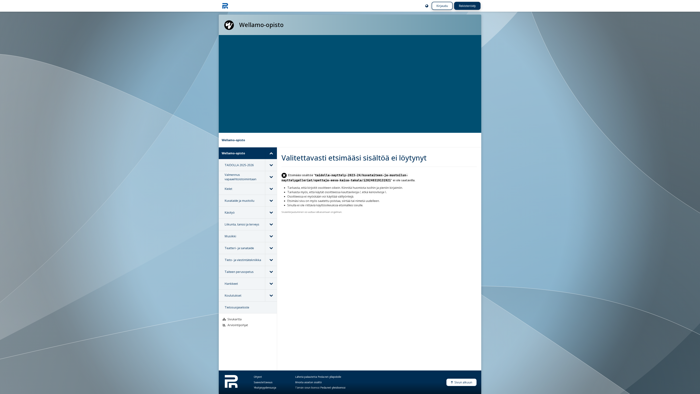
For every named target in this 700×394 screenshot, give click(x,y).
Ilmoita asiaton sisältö (308, 382)
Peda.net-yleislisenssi (332, 387)
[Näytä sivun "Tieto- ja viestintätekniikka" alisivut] (271, 260)
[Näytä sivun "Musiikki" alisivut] (271, 236)
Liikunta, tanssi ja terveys (242, 224)
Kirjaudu (442, 6)
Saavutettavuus (263, 382)
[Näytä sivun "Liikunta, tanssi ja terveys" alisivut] (271, 224)
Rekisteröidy (467, 6)
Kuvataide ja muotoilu (239, 201)
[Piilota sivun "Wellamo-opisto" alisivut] (271, 153)
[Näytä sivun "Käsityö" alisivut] (271, 212)
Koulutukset (233, 295)
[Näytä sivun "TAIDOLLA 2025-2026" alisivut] (271, 165)
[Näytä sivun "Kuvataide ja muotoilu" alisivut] (271, 200)
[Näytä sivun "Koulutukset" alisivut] (271, 295)
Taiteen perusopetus (239, 272)
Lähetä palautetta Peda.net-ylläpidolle (318, 376)
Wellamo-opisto (233, 140)
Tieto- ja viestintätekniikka (243, 260)
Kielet (228, 189)
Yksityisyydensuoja (265, 387)
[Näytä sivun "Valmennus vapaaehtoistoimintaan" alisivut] (271, 177)
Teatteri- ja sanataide (239, 248)
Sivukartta (235, 319)
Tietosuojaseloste (237, 307)
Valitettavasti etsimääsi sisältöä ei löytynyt (354, 158)
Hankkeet (231, 284)
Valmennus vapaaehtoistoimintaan (240, 177)
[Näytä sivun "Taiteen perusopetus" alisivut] (271, 272)
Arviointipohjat (238, 325)
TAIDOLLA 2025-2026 (239, 165)
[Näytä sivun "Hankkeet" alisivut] (271, 283)
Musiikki (230, 236)
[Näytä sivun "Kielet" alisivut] (271, 189)
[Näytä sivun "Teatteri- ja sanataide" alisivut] (271, 248)
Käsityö (230, 212)
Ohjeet (258, 376)
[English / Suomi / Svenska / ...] (426, 5)
